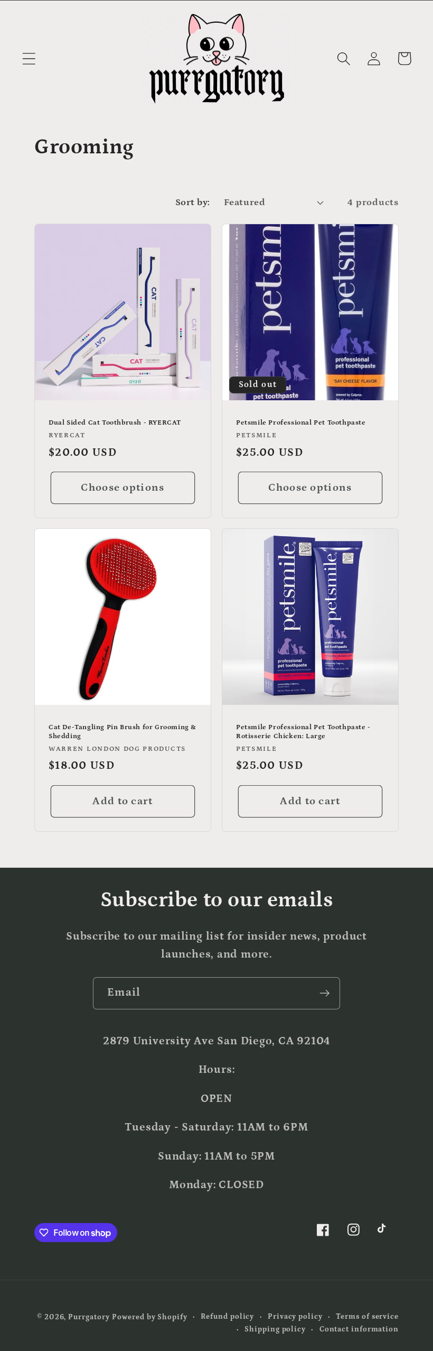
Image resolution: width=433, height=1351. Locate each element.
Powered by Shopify (149, 1317)
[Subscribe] (324, 993)
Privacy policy (295, 1316)
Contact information (359, 1329)
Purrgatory (88, 1317)
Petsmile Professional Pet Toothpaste (301, 423)
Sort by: (192, 202)
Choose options (122, 487)
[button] (29, 58)
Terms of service (367, 1316)
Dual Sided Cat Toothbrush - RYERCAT (115, 423)
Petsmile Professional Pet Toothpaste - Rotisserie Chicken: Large (303, 732)
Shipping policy (275, 1329)
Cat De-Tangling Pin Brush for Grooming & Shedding (122, 732)
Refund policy (227, 1316)
